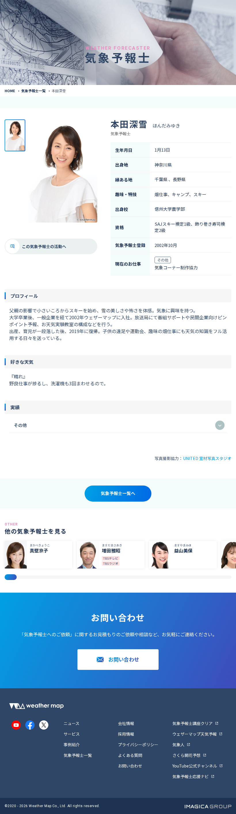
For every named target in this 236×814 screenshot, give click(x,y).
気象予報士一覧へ (118, 493)
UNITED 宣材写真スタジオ (207, 458)
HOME (10, 90)
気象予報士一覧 (33, 90)
